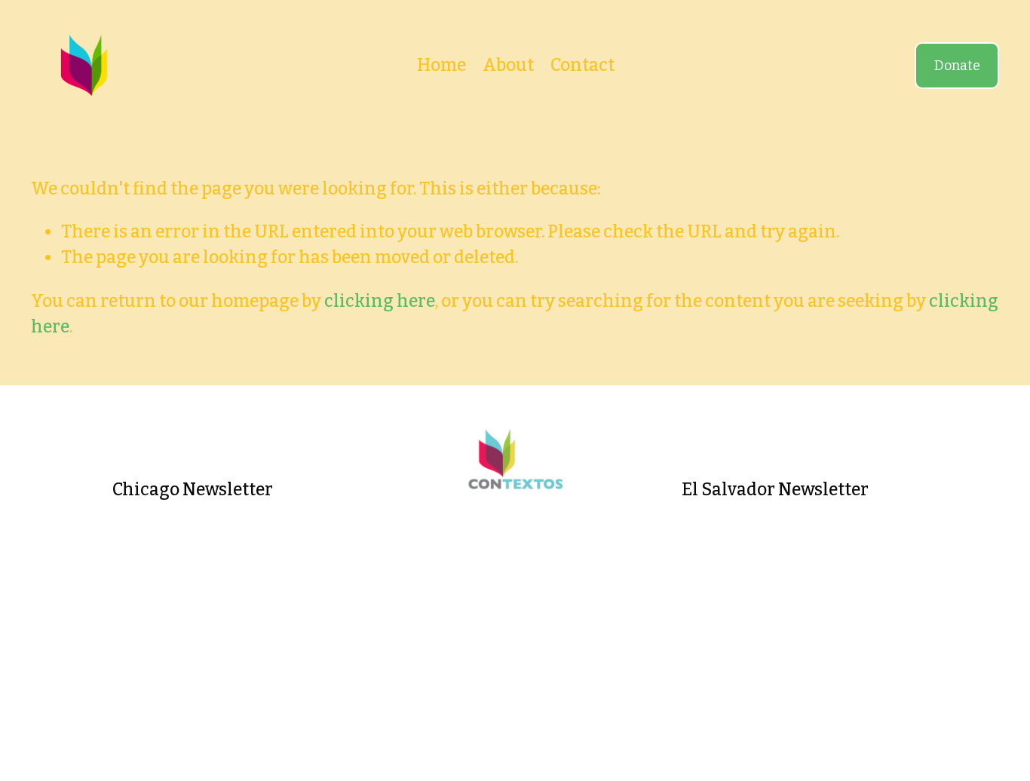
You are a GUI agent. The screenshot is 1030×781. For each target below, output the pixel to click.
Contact (582, 65)
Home (441, 65)
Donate (957, 65)
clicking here (379, 301)
